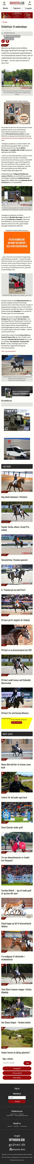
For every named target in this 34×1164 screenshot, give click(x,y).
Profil (3, 645)
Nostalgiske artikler (7, 1017)
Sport (3, 585)
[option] (17, 82)
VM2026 (4, 822)
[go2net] (17, 1145)
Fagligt (4, 1047)
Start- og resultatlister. (8, 351)
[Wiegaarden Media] (17, 1149)
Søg (27, 1063)
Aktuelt (4, 555)
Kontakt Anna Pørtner (16, 722)
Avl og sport (5, 522)
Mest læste (17, 1078)
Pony (3, 852)
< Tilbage (4, 22)
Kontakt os (16, 1126)
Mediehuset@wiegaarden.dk (21, 1115)
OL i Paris (4, 615)
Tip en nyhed (17, 1073)
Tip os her (9, 1126)
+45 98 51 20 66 (9, 1115)
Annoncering (24, 1126)
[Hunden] (17, 1140)
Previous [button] (3, 82)
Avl (3, 918)
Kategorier (17, 1068)
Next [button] (30, 82)
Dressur (4, 45)
